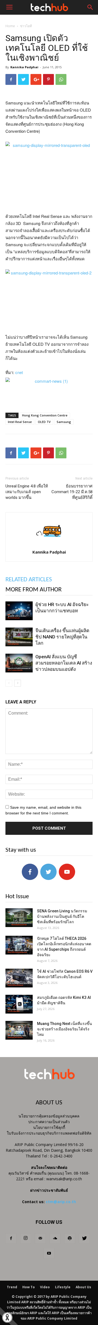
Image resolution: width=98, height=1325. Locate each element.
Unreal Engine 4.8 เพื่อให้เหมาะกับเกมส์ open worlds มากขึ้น (26, 492)
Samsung (64, 422)
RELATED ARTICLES (28, 580)
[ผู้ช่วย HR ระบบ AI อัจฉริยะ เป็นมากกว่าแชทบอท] (19, 610)
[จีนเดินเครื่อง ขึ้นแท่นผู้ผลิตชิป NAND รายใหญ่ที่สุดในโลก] (19, 637)
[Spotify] (69, 1238)
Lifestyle (63, 1287)
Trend (12, 1287)
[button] (90, 7)
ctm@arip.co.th (61, 1201)
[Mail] (40, 1238)
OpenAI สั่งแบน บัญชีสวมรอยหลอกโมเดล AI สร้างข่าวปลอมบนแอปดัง (63, 663)
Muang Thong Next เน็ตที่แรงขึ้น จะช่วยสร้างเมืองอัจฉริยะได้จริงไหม (64, 1029)
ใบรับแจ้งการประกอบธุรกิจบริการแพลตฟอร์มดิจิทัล (49, 1133)
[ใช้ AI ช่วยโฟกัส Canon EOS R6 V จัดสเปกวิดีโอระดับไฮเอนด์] (19, 978)
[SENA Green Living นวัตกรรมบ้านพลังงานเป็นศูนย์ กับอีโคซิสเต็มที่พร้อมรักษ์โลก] (19, 917)
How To (28, 1287)
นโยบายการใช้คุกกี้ (49, 1127)
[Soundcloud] (55, 1238)
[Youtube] (49, 1253)
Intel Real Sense (20, 422)
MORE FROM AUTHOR (33, 590)
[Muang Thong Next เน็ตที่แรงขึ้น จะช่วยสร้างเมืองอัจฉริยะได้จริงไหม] (19, 1030)
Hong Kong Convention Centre (45, 415)
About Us (83, 1287)
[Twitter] (84, 1238)
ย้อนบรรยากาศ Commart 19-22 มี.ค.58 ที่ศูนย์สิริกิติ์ (72, 492)
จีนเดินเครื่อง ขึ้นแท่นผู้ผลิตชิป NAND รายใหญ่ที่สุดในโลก (62, 637)
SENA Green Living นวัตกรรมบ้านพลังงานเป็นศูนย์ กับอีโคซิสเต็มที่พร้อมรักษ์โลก (62, 916)
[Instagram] (25, 1238)
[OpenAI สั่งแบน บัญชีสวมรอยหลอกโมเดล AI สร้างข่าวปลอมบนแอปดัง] (19, 663)
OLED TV (44, 422)
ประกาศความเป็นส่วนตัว (49, 1121)
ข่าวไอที (26, 26)
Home (10, 26)
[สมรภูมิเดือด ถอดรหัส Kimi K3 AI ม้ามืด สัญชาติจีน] (19, 1004)
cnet (19, 372)
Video (45, 1287)
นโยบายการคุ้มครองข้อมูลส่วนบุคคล (49, 1116)
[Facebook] (10, 1238)
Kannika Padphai (24, 67)
